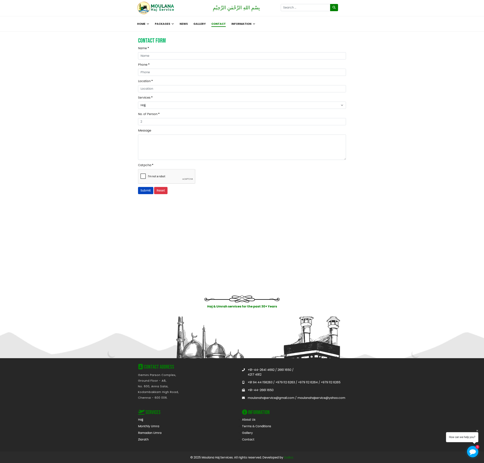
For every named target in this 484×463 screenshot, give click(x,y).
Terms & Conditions (256, 426)
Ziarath (143, 439)
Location (145, 81)
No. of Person (149, 114)
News (184, 24)
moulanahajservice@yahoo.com (321, 398)
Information (241, 24)
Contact (218, 24)
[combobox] (305, 7)
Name (143, 48)
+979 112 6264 (308, 382)
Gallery (199, 24)
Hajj (140, 419)
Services (145, 97)
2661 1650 (284, 370)
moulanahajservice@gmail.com (271, 398)
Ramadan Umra (149, 433)
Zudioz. (289, 457)
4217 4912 (254, 374)
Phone (144, 64)
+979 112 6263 (285, 382)
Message (144, 130)
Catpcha (146, 165)
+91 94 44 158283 (260, 382)
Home (141, 24)
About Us (248, 419)
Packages (162, 24)
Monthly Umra (148, 426)
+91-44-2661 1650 (261, 390)
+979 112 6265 (331, 382)
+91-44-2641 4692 (261, 370)
